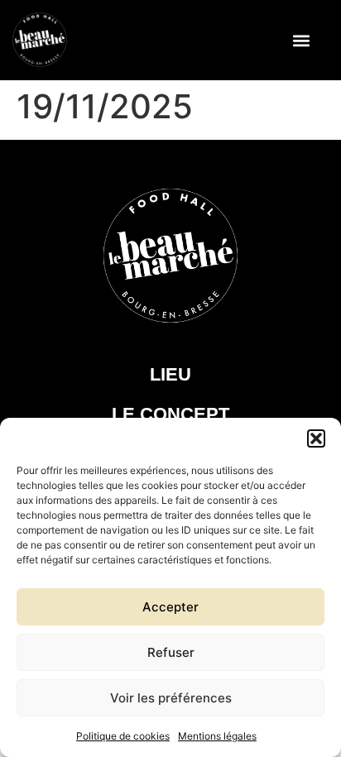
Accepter (170, 607)
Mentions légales (217, 736)
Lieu (170, 374)
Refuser (171, 652)
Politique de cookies (123, 736)
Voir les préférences (171, 698)
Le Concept (170, 414)
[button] (316, 438)
